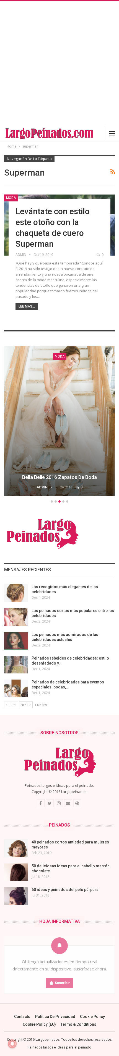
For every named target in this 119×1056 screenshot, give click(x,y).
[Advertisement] (59, 63)
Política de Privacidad (55, 1016)
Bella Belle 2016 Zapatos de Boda (59, 477)
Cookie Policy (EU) (39, 1024)
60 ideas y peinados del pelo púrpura (65, 889)
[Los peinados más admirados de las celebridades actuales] (16, 641)
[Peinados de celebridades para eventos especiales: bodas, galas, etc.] (16, 688)
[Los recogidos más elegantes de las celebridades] (16, 593)
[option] (59, 422)
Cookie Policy (92, 1016)
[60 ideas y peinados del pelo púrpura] (16, 896)
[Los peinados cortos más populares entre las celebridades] (16, 617)
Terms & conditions (78, 1024)
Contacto (22, 1016)
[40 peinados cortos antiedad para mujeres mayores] (16, 848)
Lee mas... (27, 306)
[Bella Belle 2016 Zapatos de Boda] (59, 421)
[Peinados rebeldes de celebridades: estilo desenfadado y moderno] (16, 664)
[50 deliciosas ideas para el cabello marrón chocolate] (16, 872)
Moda (11, 198)
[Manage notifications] (12, 1043)
